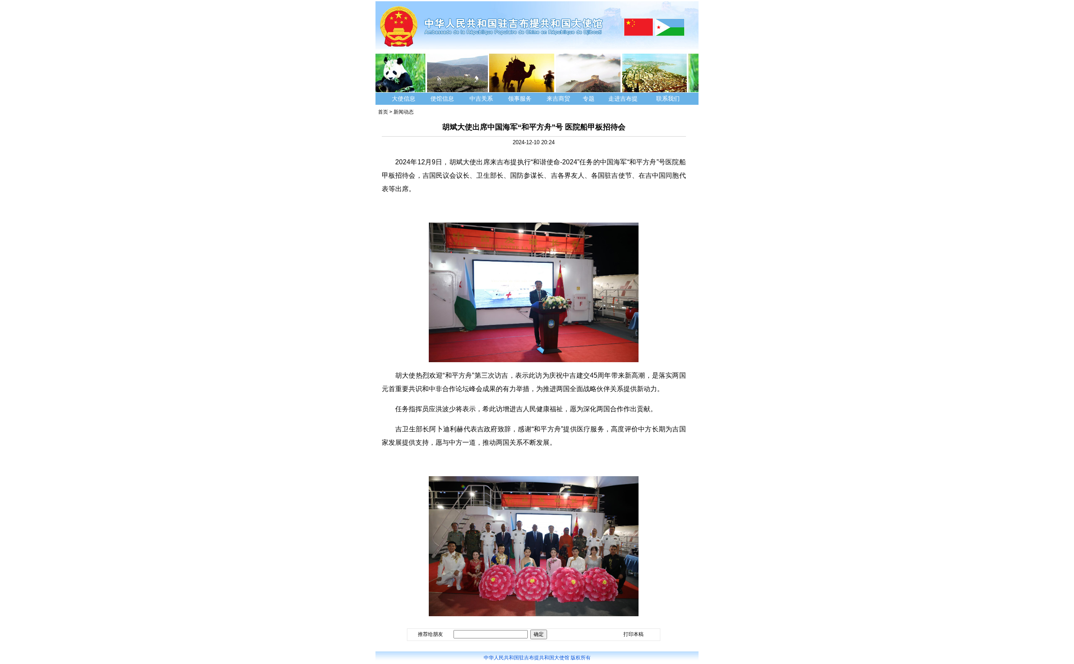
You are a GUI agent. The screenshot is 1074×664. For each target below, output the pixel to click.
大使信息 (403, 98)
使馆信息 (442, 98)
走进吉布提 (623, 98)
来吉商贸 (558, 98)
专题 (588, 98)
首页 (383, 112)
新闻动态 (404, 112)
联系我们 (668, 98)
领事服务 (520, 98)
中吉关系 (481, 98)
